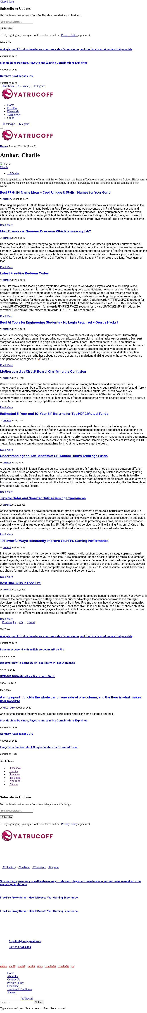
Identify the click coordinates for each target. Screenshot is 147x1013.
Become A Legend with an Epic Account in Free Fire (32, 649)
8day (40, 966)
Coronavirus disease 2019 (16, 75)
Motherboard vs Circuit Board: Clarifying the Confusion (43, 371)
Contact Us (13, 979)
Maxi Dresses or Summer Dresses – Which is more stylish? (45, 231)
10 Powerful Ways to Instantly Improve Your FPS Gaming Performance (54, 541)
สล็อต (3, 966)
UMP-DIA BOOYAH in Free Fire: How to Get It (27, 676)
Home (10, 104)
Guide (10, 117)
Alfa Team (8, 708)
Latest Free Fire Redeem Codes (24, 273)
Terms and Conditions (19, 989)
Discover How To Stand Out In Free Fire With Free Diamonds (37, 662)
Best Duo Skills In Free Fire (20, 583)
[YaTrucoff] (27, 98)
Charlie (4, 167)
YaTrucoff (27, 998)
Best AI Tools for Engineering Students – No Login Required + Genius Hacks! (59, 322)
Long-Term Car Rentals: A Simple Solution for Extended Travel (39, 747)
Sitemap (11, 992)
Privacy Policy (69, 35)
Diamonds (13, 111)
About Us (12, 976)
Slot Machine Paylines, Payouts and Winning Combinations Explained (43, 62)
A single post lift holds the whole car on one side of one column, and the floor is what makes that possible (66, 49)
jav (72, 966)
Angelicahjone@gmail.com (25, 941)
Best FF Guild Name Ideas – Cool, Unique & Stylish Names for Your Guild (55, 192)
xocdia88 (50, 966)
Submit (39, 1002)
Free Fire (12, 108)
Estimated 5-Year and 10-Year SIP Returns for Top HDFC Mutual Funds (54, 414)
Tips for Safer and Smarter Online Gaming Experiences (43, 498)
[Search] (1, 143)
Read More (6, 224)
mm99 (21, 966)
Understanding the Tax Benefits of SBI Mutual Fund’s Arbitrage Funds (54, 456)
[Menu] (1, 128)
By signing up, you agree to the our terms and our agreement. (47, 35)
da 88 (12, 966)
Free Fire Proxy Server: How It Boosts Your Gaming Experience (39, 897)
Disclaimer (13, 985)
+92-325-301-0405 (20, 947)
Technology (14, 114)
